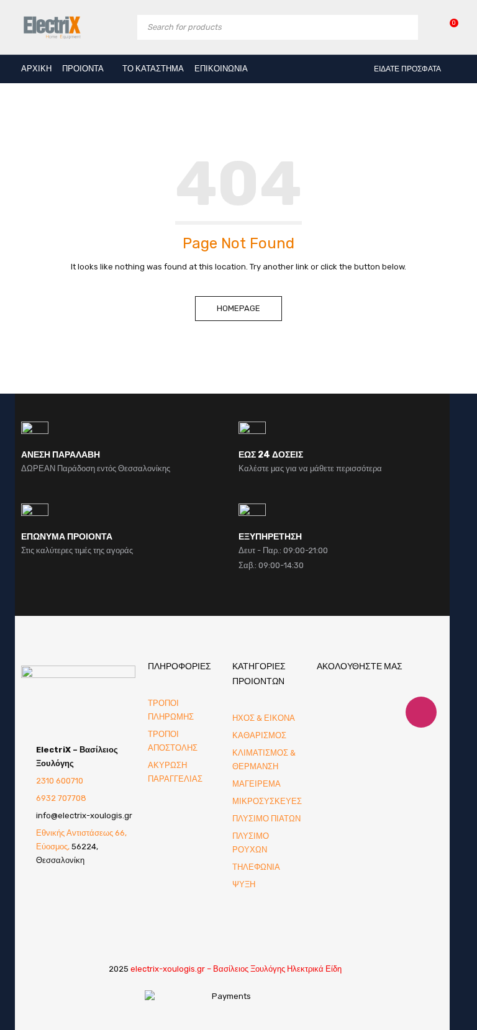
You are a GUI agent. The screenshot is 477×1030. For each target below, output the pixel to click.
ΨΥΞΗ (243, 884)
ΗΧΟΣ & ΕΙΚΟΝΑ (263, 718)
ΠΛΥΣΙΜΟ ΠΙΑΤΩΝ (266, 818)
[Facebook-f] (332, 712)
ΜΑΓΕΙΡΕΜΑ (256, 783)
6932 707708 (61, 798)
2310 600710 (59, 780)
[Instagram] (421, 712)
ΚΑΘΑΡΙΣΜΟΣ (259, 735)
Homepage (238, 308)
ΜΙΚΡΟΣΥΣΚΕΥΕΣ (267, 801)
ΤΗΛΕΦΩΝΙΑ (256, 867)
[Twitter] (362, 712)
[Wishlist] (447, 27)
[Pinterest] (391, 712)
